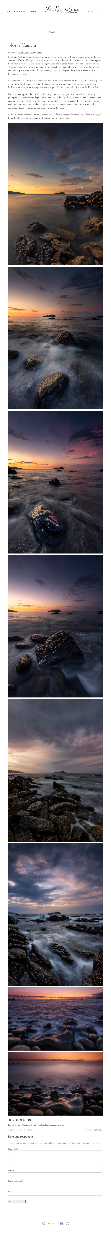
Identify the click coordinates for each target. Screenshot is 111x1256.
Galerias (31, 11)
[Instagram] (44, 1223)
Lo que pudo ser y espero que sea (21, 1130)
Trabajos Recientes (15, 11)
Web (10, 1191)
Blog (90, 11)
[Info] (54, 1224)
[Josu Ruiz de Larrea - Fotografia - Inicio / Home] (62, 11)
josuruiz (39, 52)
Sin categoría (35, 1125)
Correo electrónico (15, 1181)
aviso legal (56, 1231)
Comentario (13, 1149)
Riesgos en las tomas (94, 1130)
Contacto (100, 11)
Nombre (11, 1170)
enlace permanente (56, 1125)
